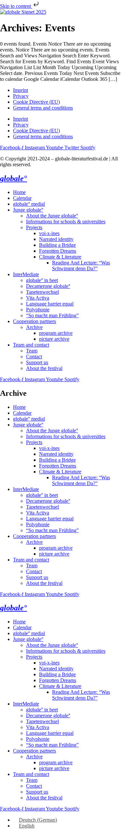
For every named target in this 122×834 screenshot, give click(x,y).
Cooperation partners (34, 321)
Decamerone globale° (48, 286)
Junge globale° (28, 210)
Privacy (21, 96)
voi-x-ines (49, 233)
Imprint (20, 90)
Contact (34, 356)
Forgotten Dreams (57, 251)
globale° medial (29, 204)
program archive (56, 333)
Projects (34, 227)
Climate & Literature (60, 257)
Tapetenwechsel (42, 292)
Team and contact (31, 345)
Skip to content (16, 6)
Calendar (22, 198)
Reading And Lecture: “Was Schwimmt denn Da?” (81, 265)
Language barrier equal (50, 303)
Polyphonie (37, 309)
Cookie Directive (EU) (36, 102)
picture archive (54, 339)
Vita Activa (37, 298)
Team (31, 350)
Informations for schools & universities (65, 221)
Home (19, 192)
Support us (37, 362)
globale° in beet (42, 280)
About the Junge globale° (52, 215)
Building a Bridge (57, 245)
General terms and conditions (43, 108)
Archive (34, 327)
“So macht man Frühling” (52, 315)
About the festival (44, 368)
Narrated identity (56, 239)
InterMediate (26, 274)
